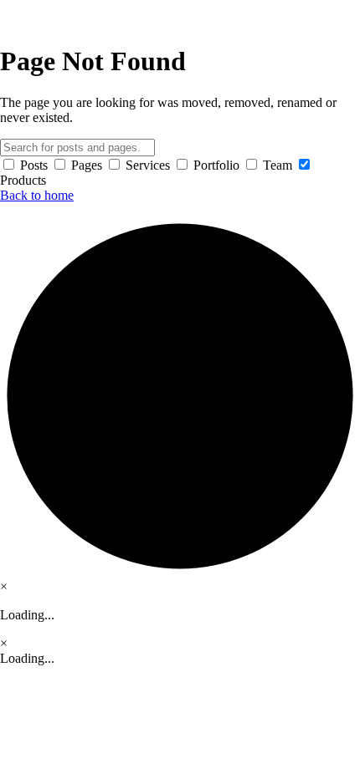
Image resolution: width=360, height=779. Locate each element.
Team (278, 165)
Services (147, 165)
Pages (86, 165)
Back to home (37, 195)
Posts (34, 165)
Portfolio (216, 165)
